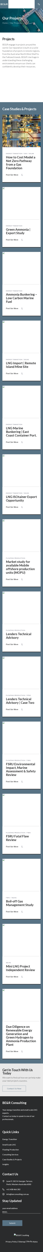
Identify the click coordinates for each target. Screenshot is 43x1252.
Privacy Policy (11, 1241)
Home (5, 23)
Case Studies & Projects (12, 1159)
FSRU (29, 760)
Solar (31, 153)
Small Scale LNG (9, 1144)
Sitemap (22, 1241)
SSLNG (26, 359)
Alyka (35, 1241)
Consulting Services (10, 1154)
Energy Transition (14, 153)
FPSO (29, 695)
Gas (25, 153)
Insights (5, 1164)
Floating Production (15, 558)
